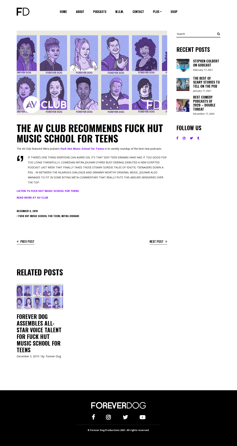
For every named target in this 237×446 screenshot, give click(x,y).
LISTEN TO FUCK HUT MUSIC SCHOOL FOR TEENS (48, 191)
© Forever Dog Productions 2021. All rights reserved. (118, 430)
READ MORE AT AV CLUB (32, 197)
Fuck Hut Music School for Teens (82, 148)
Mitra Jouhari (70, 216)
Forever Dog (53, 356)
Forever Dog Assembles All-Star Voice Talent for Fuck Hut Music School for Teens (39, 333)
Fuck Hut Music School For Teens (39, 216)
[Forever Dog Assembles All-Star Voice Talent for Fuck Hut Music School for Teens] (40, 297)
